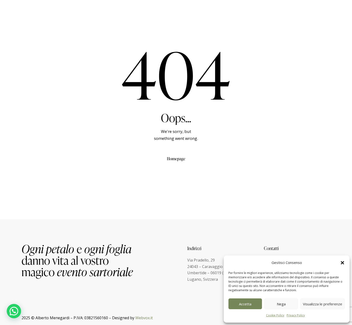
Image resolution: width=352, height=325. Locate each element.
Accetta (245, 304)
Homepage (176, 158)
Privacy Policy (296, 315)
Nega (281, 304)
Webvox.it (144, 317)
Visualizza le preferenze (322, 304)
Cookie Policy (275, 315)
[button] (342, 262)
